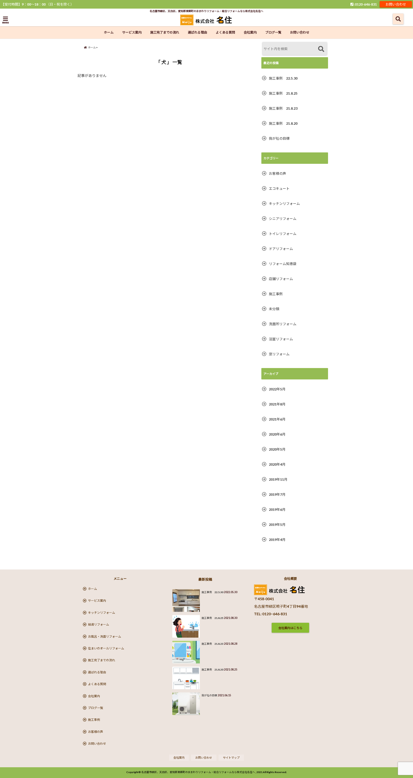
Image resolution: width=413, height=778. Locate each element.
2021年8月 (277, 404)
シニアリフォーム (282, 218)
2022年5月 (277, 389)
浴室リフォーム (281, 339)
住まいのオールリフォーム (106, 648)
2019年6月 (277, 509)
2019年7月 (277, 494)
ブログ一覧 (273, 32)
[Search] (321, 49)
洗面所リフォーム (282, 324)
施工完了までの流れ (164, 32)
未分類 (274, 309)
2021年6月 (277, 419)
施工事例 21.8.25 (283, 93)
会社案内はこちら (290, 628)
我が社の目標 (279, 138)
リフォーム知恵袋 (282, 264)
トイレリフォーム (282, 234)
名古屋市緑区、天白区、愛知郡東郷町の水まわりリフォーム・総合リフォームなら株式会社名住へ (198, 772)
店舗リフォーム (281, 279)
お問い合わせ (395, 4)
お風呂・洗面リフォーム (104, 636)
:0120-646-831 (365, 4)
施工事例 (276, 294)
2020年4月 (277, 464)
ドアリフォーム (281, 249)
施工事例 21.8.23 (283, 108)
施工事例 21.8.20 (283, 123)
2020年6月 (277, 434)
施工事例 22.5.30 (283, 78)
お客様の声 (277, 173)
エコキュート (279, 188)
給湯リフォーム (98, 624)
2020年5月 (277, 449)
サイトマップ (231, 757)
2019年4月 (277, 539)
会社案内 (250, 32)
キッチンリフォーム (284, 203)
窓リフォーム (279, 354)
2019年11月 (278, 479)
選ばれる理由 (197, 32)
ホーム (109, 32)
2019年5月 (277, 524)
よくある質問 (225, 32)
